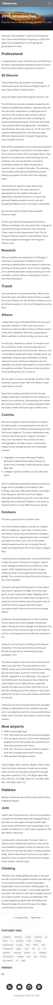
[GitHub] (29, 986)
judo (26, 949)
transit (43, 956)
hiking (35, 945)
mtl (33, 949)
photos (27, 952)
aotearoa (38, 937)
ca (12, 941)
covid (29, 941)
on (45, 949)
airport (28, 937)
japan (19, 949)
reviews (20, 956)
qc (34, 952)
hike (27, 945)
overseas (17, 952)
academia (7, 937)
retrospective (8, 12)
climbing (19, 941)
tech (29, 956)
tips (35, 956)
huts (43, 945)
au (46, 937)
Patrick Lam (9, 3)
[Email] (19, 986)
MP (2, 974)
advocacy (18, 937)
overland (6, 952)
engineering (8, 945)
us (17, 960)
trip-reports (8, 960)
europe (20, 945)
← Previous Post (20, 917)
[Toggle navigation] (49, 3)
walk (23, 960)
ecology (38, 941)
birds (5, 941)
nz (39, 949)
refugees (42, 952)
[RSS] (9, 986)
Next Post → (37, 917)
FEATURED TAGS (11, 930)
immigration (8, 949)
